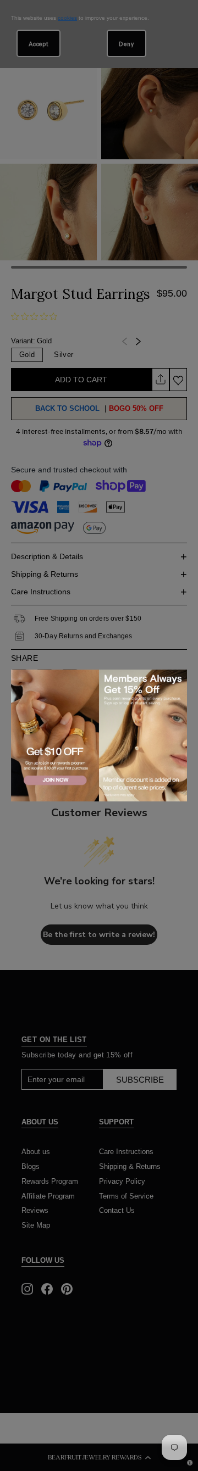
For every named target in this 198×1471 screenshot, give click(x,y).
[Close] (176, 679)
